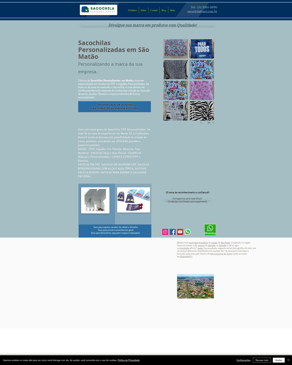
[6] (188, 256)
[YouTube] (180, 232)
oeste (200, 248)
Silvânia (183, 256)
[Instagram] (165, 232)
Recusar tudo (261, 360)
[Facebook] (173, 232)
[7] (191, 256)
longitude (184, 248)
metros (201, 245)
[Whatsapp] (188, 232)
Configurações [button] (243, 360)
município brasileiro (198, 242)
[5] (234, 250)
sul (236, 245)
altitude (211, 245)
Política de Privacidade (129, 360)
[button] (176, 49)
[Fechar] (288, 360)
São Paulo (225, 242)
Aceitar (278, 360)
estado (214, 242)
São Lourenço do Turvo (221, 253)
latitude (222, 245)
